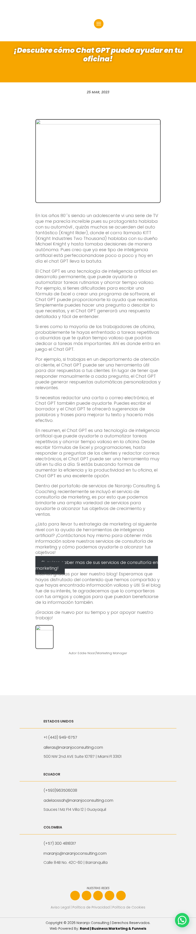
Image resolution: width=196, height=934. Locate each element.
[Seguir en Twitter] (121, 895)
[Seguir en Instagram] (86, 895)
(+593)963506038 (60, 790)
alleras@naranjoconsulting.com (73, 747)
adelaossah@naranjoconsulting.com (78, 800)
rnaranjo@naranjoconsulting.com (75, 853)
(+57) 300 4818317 (60, 843)
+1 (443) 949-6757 (60, 737)
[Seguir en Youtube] (109, 895)
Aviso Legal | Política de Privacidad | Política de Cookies (98, 907)
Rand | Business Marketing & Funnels (113, 928)
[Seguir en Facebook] (75, 895)
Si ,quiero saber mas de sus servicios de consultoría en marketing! (96, 565)
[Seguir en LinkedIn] (98, 895)
